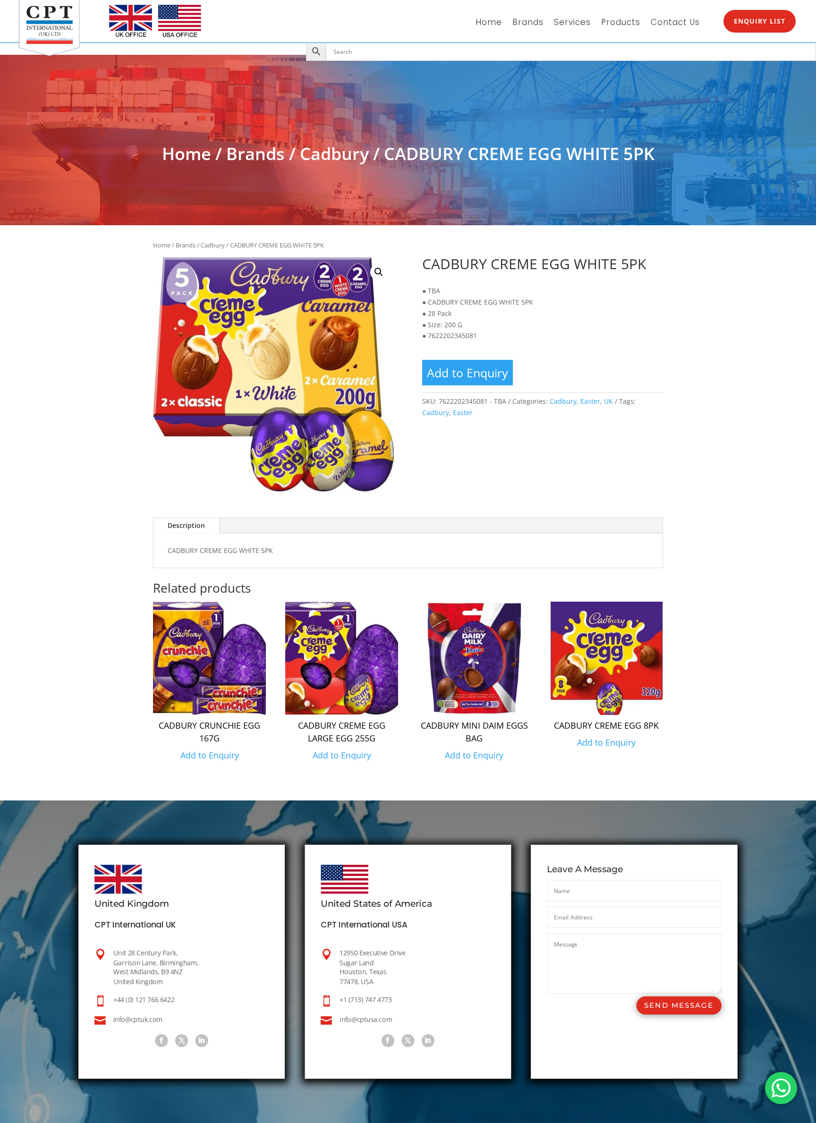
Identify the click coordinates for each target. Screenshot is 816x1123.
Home (489, 23)
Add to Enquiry (467, 373)
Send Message (678, 1005)
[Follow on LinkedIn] (202, 1041)
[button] (378, 272)
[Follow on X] (181, 1041)
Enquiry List (759, 21)
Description (186, 525)
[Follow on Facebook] (161, 1041)
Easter (590, 401)
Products (620, 23)
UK (608, 401)
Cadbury (334, 153)
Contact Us (675, 23)
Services (572, 23)
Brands (528, 23)
